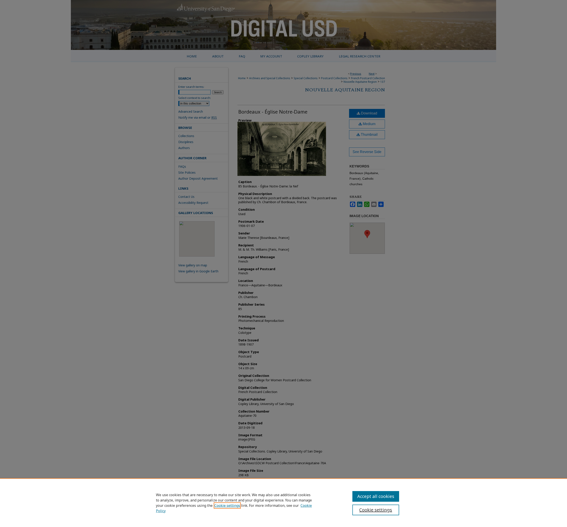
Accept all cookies (375, 496)
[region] (283, 502)
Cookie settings (227, 505)
